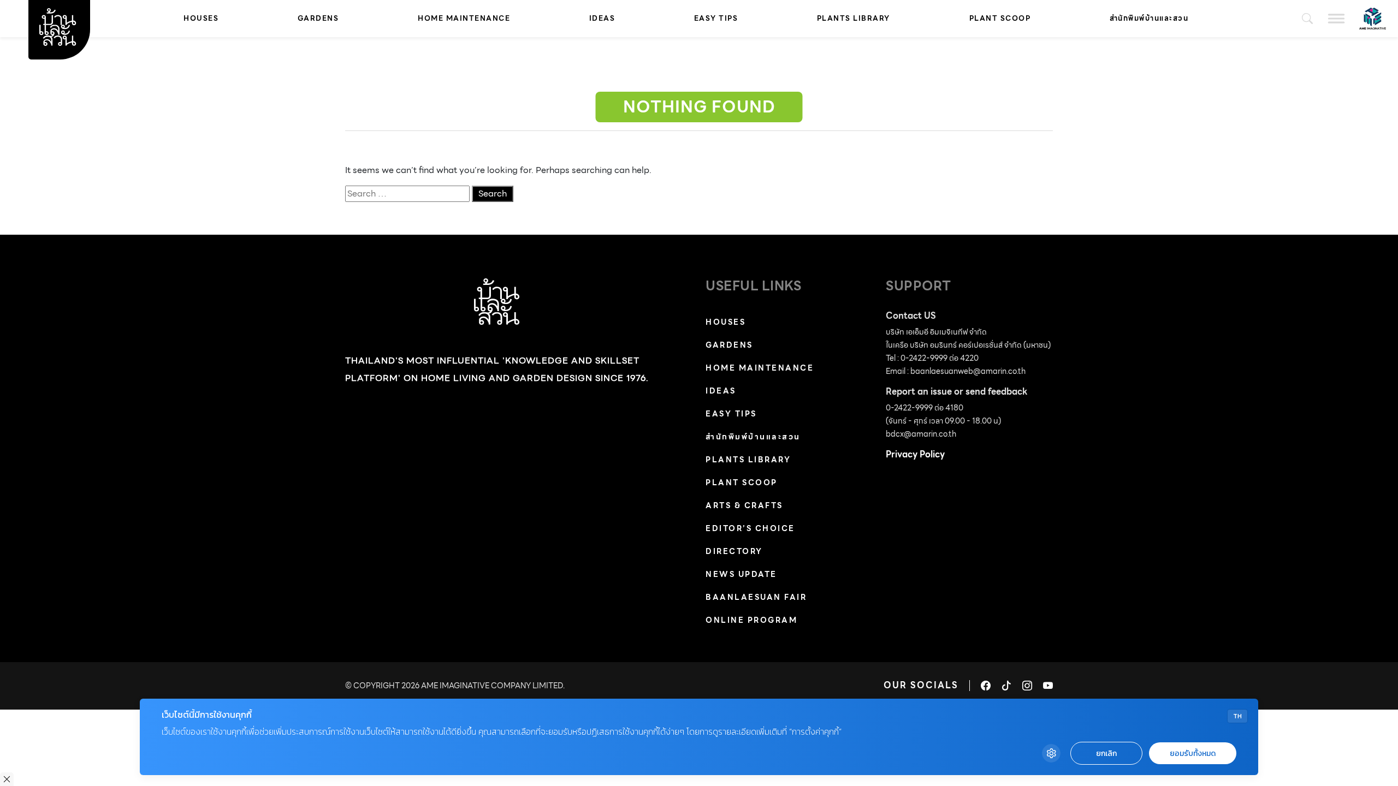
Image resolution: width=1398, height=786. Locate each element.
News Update (741, 574)
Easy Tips (716, 18)
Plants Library (853, 18)
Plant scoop (1000, 18)
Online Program (751, 620)
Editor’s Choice (750, 528)
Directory (734, 551)
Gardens (318, 18)
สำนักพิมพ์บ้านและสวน (1149, 18)
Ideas (602, 18)
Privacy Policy (915, 454)
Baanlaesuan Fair (756, 597)
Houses (200, 18)
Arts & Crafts (744, 505)
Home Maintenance (464, 18)
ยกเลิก (1106, 753)
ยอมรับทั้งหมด (1193, 753)
